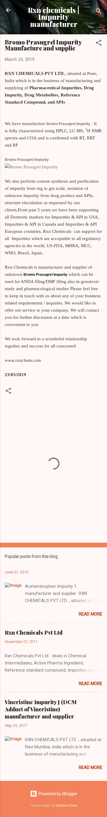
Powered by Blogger (57, 793)
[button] (98, 43)
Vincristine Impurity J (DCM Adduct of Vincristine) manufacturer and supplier (41, 709)
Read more (90, 614)
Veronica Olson (66, 805)
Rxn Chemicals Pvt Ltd (33, 632)
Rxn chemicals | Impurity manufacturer (53, 17)
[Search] (98, 12)
